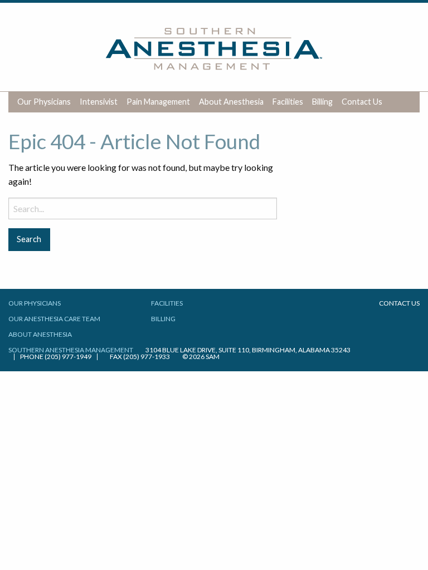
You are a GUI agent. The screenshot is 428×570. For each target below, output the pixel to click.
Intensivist (99, 101)
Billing (322, 101)
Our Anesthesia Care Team (54, 319)
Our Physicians (44, 101)
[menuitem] (44, 102)
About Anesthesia (231, 101)
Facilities (288, 101)
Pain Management (158, 101)
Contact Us (362, 101)
